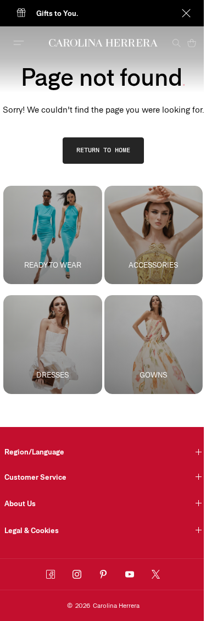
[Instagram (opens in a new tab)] (77, 574)
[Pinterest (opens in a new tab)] (103, 574)
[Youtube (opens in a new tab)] (129, 574)
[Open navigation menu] (19, 43)
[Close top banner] (186, 13)
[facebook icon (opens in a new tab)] (50, 574)
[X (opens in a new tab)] (156, 574)
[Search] (176, 42)
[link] (103, 150)
